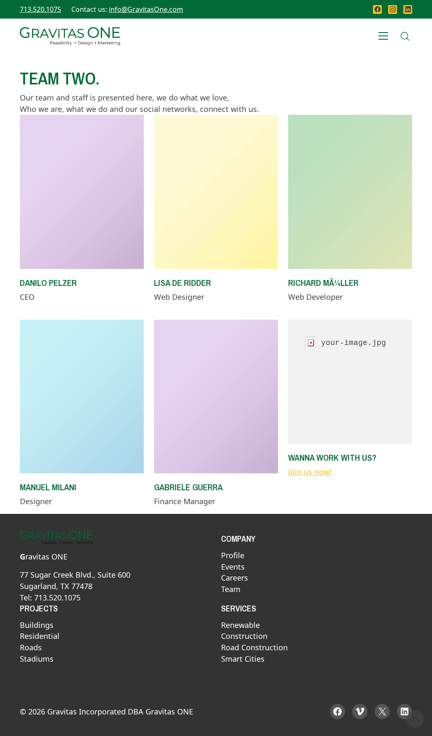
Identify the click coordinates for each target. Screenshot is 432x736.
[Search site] (405, 36)
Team (230, 589)
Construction (244, 636)
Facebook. (61, 144)
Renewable (240, 625)
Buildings (37, 625)
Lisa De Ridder (182, 283)
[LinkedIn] (407, 9)
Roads (31, 647)
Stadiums (37, 659)
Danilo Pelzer (48, 283)
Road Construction (254, 647)
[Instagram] (392, 9)
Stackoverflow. (337, 144)
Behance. (193, 144)
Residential (39, 636)
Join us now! (310, 472)
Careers (234, 578)
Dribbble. (193, 166)
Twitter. (56, 155)
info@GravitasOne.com (146, 9)
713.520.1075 (40, 9)
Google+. (59, 360)
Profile (232, 555)
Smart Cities (243, 659)
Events (233, 567)
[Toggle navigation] (383, 36)
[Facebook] (377, 9)
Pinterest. (60, 348)
